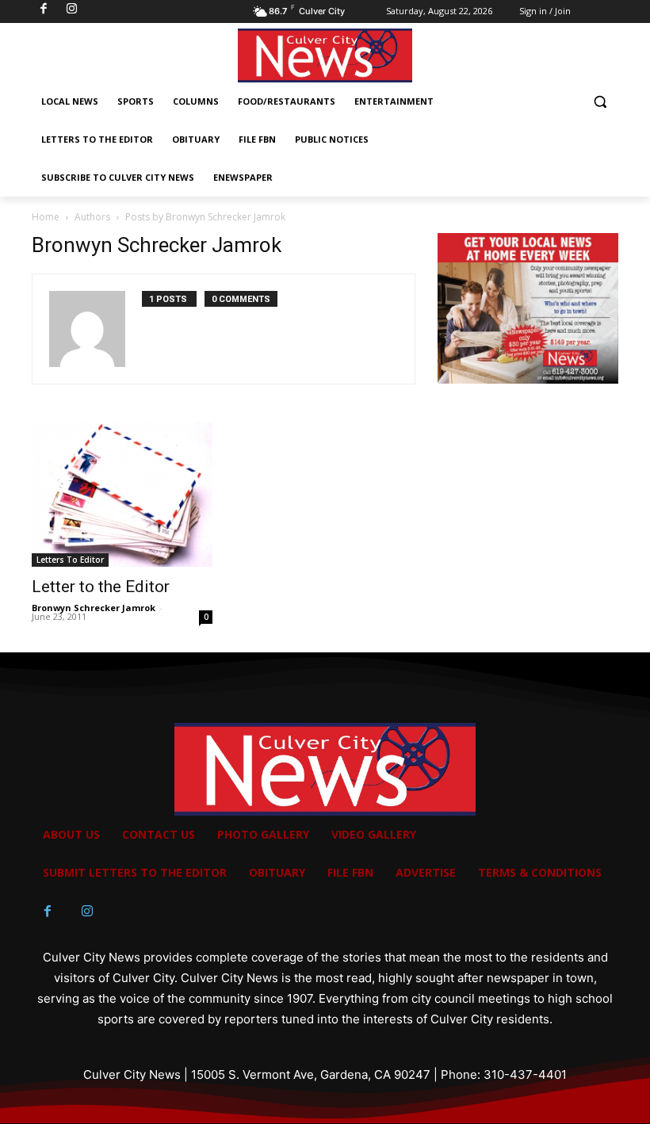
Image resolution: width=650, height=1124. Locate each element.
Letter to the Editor (101, 586)
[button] (599, 101)
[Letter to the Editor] (122, 494)
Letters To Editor (70, 559)
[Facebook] (47, 911)
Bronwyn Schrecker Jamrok (93, 608)
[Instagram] (87, 911)
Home (45, 217)
